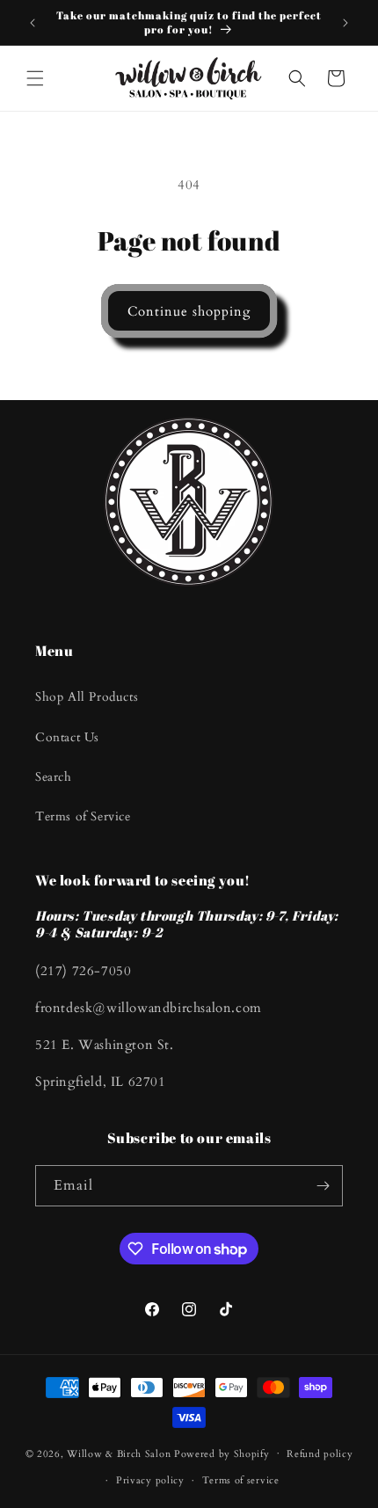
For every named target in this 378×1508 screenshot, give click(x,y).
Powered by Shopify (222, 1453)
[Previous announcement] (32, 23)
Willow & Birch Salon (119, 1453)
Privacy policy (150, 1480)
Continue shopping (189, 311)
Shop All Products (86, 696)
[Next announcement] (345, 23)
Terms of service (241, 1480)
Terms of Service (83, 816)
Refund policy (320, 1454)
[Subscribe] (322, 1185)
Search (53, 777)
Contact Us (67, 737)
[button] (35, 78)
